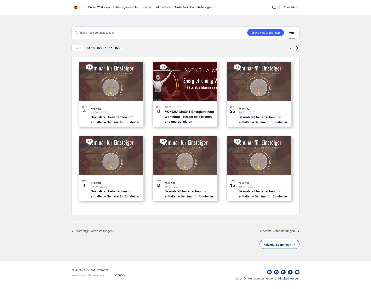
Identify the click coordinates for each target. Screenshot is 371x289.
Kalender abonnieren (277, 244)
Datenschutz (96, 275)
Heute (78, 48)
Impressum (78, 275)
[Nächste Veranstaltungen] (297, 48)
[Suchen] (274, 7)
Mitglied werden (289, 278)
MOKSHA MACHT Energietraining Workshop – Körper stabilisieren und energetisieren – (189, 116)
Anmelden (290, 7)
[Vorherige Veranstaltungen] (290, 48)
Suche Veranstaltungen (265, 32)
